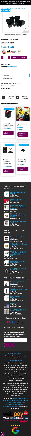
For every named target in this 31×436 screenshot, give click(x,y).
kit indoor (9, 402)
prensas (22, 404)
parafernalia (7, 406)
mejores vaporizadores (19, 398)
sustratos (18, 400)
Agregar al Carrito (19, 57)
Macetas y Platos (12, 66)
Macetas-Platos (20, 8)
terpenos (14, 406)
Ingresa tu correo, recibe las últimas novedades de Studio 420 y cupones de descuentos (15, 334)
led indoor (6, 400)
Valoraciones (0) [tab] (7, 78)
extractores (21, 402)
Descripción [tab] (6, 75)
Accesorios (9, 8)
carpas (12, 400)
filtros (14, 402)
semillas (25, 400)
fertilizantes (10, 404)
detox (17, 404)
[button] (26, 28)
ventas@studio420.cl (15, 360)
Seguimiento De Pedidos (15, 353)
